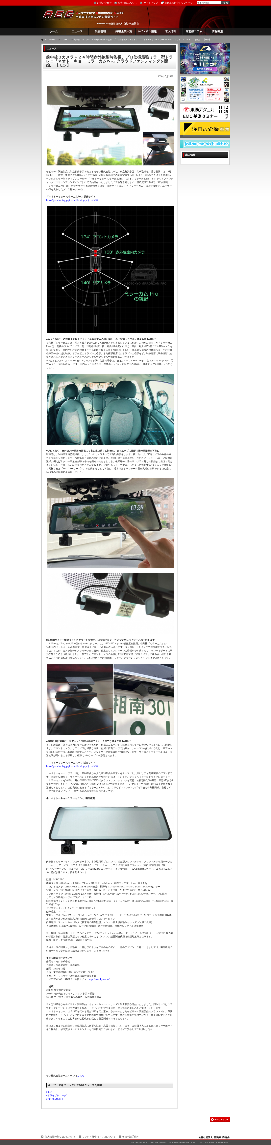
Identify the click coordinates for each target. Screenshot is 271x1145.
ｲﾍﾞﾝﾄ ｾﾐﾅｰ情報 (147, 31)
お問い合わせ (104, 2)
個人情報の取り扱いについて (60, 1136)
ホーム (53, 31)
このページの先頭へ (220, 1119)
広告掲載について (127, 2)
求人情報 (170, 31)
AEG (85, 16)
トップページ (50, 39)
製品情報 (100, 31)
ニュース (77, 31)
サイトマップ (151, 2)
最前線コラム (194, 31)
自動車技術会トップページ (178, 2)
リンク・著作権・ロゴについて (99, 1136)
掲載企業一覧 (123, 31)
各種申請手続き (130, 1136)
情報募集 (217, 31)
